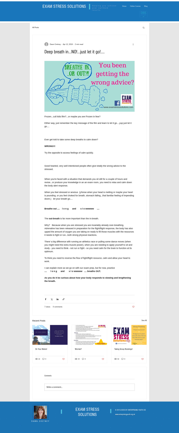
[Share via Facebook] (45, 299)
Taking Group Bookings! (123, 349)
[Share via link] (63, 299)
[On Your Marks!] (50, 335)
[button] (143, 28)
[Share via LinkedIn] (57, 299)
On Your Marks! (41, 349)
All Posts (35, 27)
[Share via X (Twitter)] (51, 299)
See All (144, 320)
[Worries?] (89, 335)
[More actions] (133, 44)
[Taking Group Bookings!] (129, 335)
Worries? (78, 349)
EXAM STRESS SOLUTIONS (64, 6)
